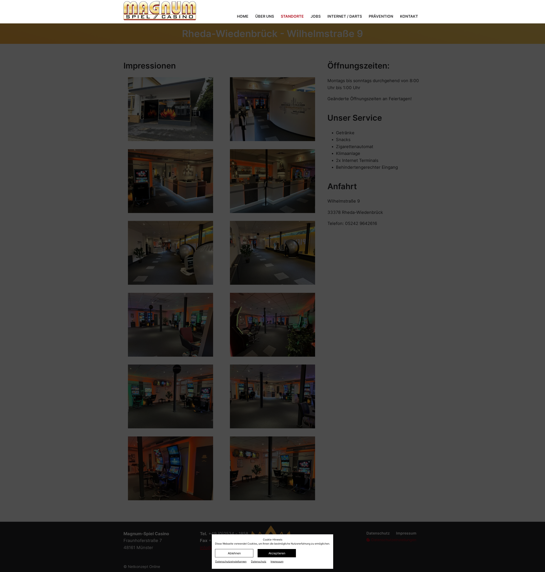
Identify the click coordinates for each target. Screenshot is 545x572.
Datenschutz (258, 561)
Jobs (316, 16)
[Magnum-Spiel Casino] (169, 10)
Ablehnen (234, 553)
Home (242, 16)
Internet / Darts (344, 16)
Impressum (277, 561)
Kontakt (409, 16)
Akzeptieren (276, 553)
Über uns (264, 16)
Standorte (292, 16)
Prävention (381, 16)
